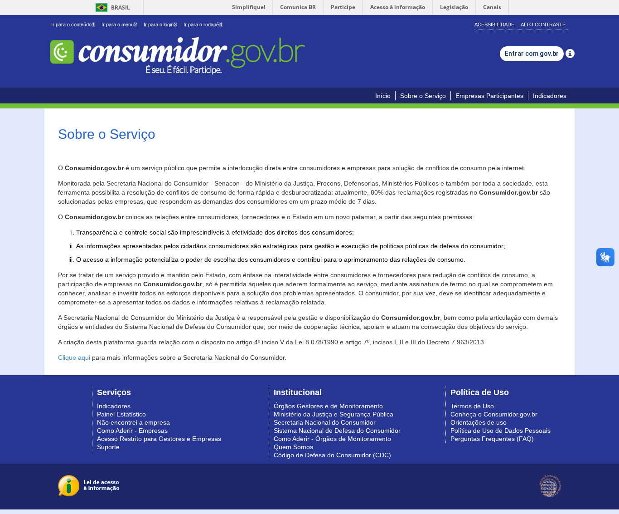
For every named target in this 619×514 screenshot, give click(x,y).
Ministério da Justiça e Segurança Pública (333, 414)
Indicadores (549, 95)
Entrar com (532, 53)
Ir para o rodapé (203, 24)
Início (383, 95)
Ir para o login (160, 24)
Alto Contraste (543, 24)
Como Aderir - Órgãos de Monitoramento (332, 438)
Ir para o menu (119, 24)
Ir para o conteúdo (73, 24)
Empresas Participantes (489, 95)
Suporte (108, 446)
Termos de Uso (472, 406)
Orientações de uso (478, 422)
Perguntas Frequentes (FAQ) (492, 438)
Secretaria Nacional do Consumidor (325, 422)
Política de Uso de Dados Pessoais (500, 430)
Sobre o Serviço (423, 95)
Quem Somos (293, 446)
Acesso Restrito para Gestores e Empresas (159, 438)
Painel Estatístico (121, 414)
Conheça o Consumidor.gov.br (493, 414)
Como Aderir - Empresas (132, 430)
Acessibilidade (494, 24)
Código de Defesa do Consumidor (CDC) (332, 455)
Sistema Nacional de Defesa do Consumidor (337, 430)
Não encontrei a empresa (133, 422)
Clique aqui (74, 357)
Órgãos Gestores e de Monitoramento (328, 406)
